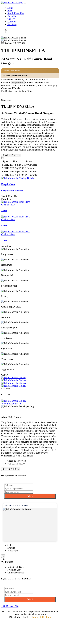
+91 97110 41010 (16, 463)
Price (9, 10)
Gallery (11, 19)
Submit (30, 496)
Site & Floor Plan (15, 13)
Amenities (12, 16)
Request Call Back (10, 469)
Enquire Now (17, 82)
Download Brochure (11, 155)
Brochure (11, 24)
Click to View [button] (8, 204)
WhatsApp (12, 550)
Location (11, 21)
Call (9, 545)
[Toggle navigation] (25, 3)
